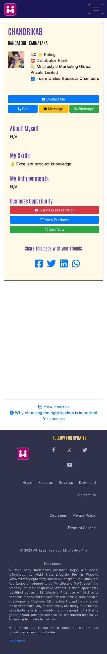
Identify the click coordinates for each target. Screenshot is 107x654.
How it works (55, 406)
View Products (56, 220)
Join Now (56, 229)
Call (24, 109)
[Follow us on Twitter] (84, 450)
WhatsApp (86, 109)
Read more (17, 641)
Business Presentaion (57, 210)
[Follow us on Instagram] (69, 450)
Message (55, 109)
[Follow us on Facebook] (53, 450)
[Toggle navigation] (96, 9)
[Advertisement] (53, 338)
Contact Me (55, 99)
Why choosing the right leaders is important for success (55, 415)
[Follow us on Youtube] (70, 465)
